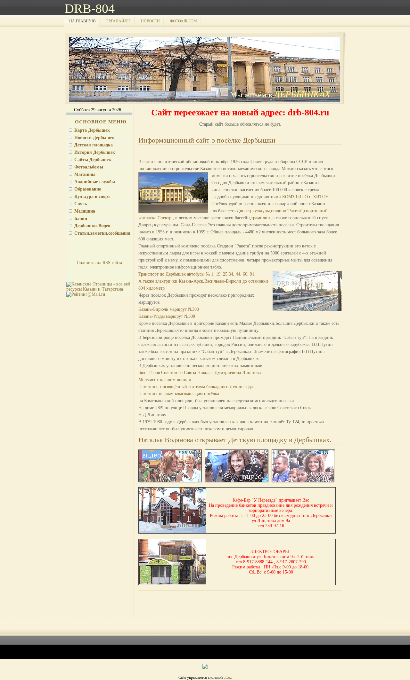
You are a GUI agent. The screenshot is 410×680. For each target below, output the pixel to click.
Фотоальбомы (88, 167)
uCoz (228, 677)
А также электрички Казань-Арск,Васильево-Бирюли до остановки (203, 281)
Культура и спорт (92, 196)
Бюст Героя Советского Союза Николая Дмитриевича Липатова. (200, 372)
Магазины (84, 174)
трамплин (261, 217)
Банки (80, 218)
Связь (80, 203)
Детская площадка (93, 145)
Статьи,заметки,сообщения (102, 233)
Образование (87, 189)
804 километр (151, 288)
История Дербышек (94, 152)
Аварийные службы (94, 181)
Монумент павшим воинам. (165, 379)
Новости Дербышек (94, 137)
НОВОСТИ (150, 21)
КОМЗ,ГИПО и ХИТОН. (306, 196)
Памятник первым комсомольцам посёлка (178, 393)
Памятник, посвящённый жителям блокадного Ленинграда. (196, 386)
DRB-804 (90, 8)
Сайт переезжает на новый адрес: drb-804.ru (240, 112)
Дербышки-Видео (92, 225)
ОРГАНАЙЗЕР (118, 21)
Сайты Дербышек (92, 159)
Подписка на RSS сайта (99, 262)
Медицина (84, 211)
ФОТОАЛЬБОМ (183, 21)
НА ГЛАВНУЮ (82, 21)
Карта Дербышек (92, 130)
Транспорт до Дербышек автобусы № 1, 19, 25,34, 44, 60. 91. (197, 274)
